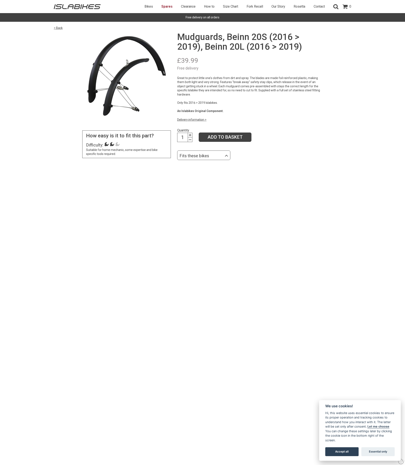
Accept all (341, 451)
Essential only (378, 451)
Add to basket (225, 137)
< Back (58, 28)
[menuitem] (148, 6)
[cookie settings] (401, 461)
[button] (335, 6)
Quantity (183, 130)
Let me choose (378, 426)
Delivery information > (192, 119)
